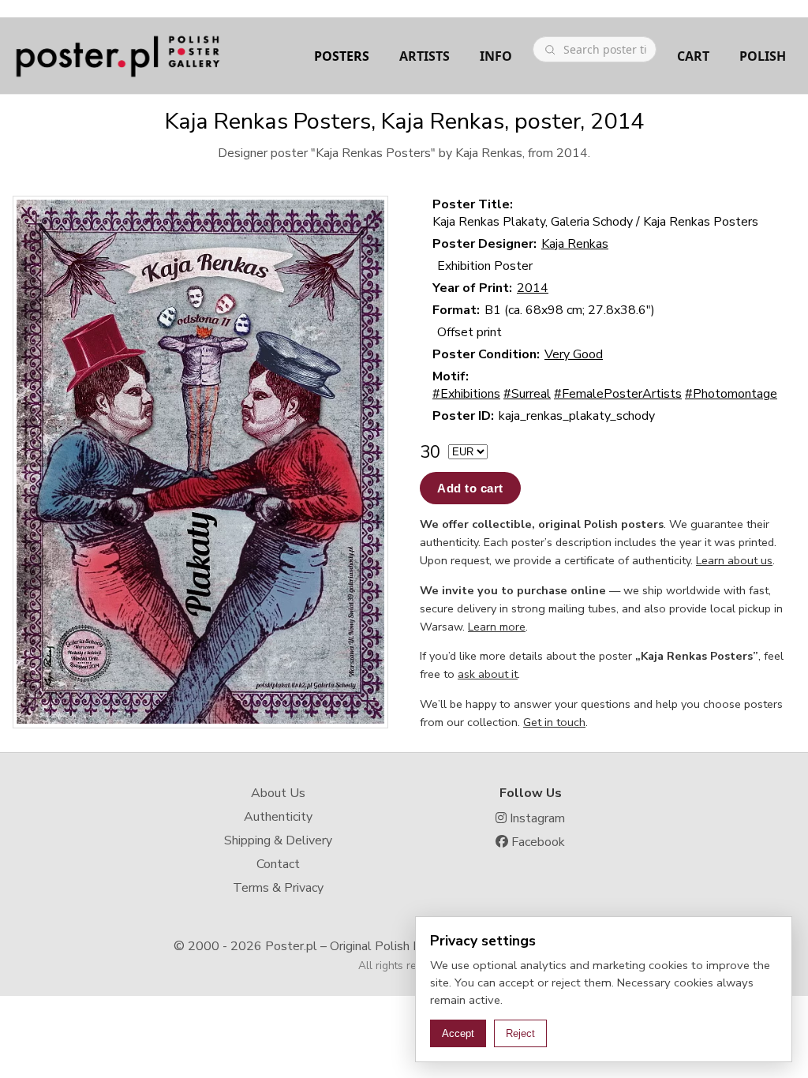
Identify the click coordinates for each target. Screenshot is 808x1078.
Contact (278, 864)
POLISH (762, 56)
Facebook (536, 842)
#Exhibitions (466, 393)
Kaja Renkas (574, 244)
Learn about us (734, 560)
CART (693, 56)
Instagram (536, 818)
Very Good (573, 354)
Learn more (497, 626)
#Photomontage (731, 393)
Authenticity (278, 816)
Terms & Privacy (278, 887)
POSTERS (341, 56)
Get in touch (554, 722)
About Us (278, 793)
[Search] (550, 50)
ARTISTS (424, 56)
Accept (458, 1033)
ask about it (488, 674)
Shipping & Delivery (278, 840)
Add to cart (470, 488)
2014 (532, 288)
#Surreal (527, 393)
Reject (520, 1033)
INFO (496, 56)
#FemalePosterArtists (618, 393)
